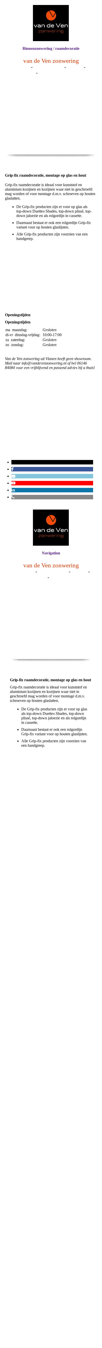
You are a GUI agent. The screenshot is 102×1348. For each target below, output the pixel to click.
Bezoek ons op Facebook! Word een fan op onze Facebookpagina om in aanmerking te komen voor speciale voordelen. (51, 435)
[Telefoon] (13, 497)
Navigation (51, 553)
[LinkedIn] (13, 490)
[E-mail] (13, 476)
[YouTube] (13, 483)
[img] (51, 23)
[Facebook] (12, 469)
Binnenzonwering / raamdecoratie (51, 48)
